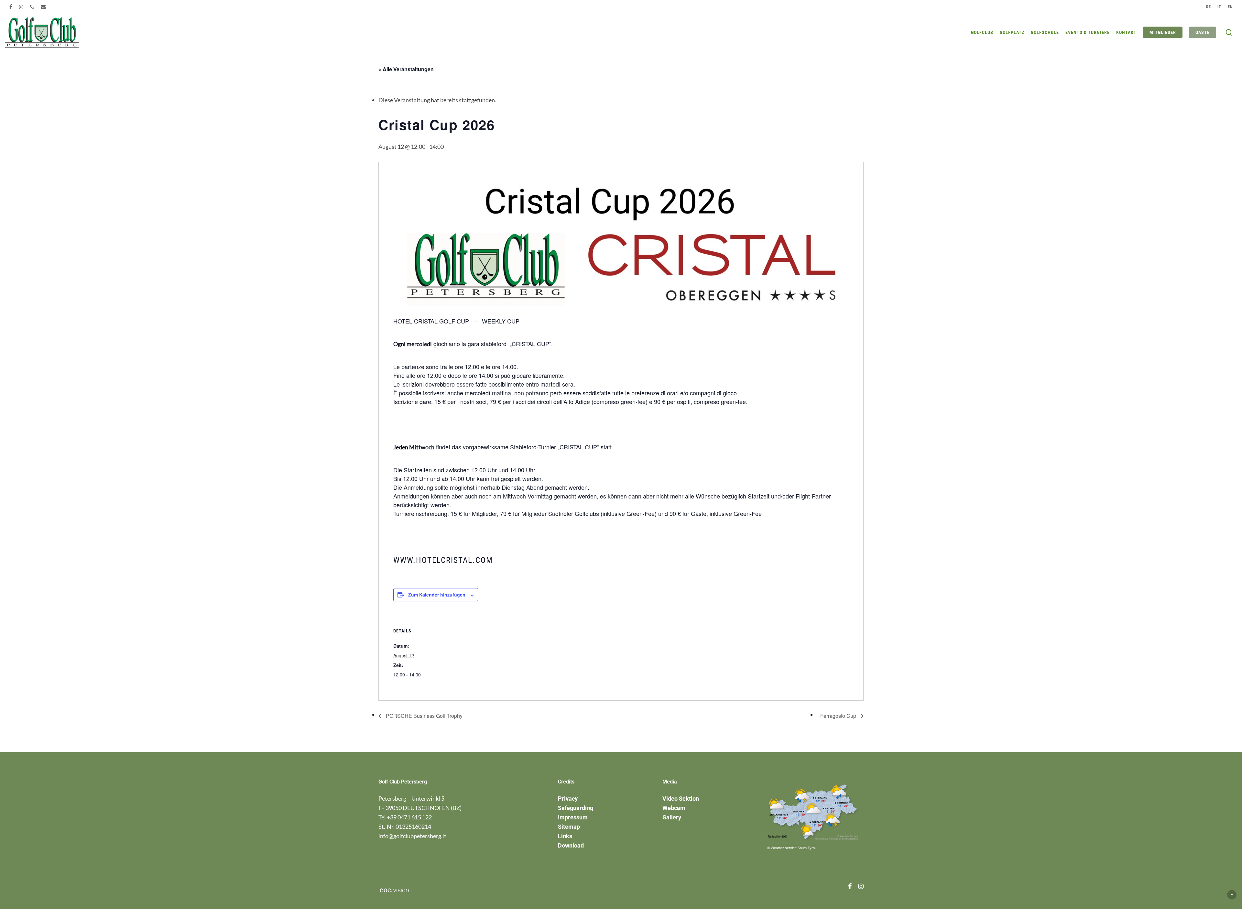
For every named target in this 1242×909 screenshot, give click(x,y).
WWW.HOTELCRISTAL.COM (443, 560)
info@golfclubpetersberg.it (412, 835)
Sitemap (569, 826)
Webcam (673, 808)
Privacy (568, 798)
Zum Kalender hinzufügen (436, 594)
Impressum (573, 817)
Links (565, 836)
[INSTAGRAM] (21, 7)
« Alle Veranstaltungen (406, 69)
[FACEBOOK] (11, 7)
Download (571, 845)
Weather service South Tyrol (793, 848)
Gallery (671, 817)
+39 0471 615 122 (409, 817)
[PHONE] (32, 7)
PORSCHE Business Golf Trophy (424, 715)
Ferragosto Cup (838, 715)
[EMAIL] (43, 7)
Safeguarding (575, 808)
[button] (1232, 894)
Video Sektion (680, 798)
